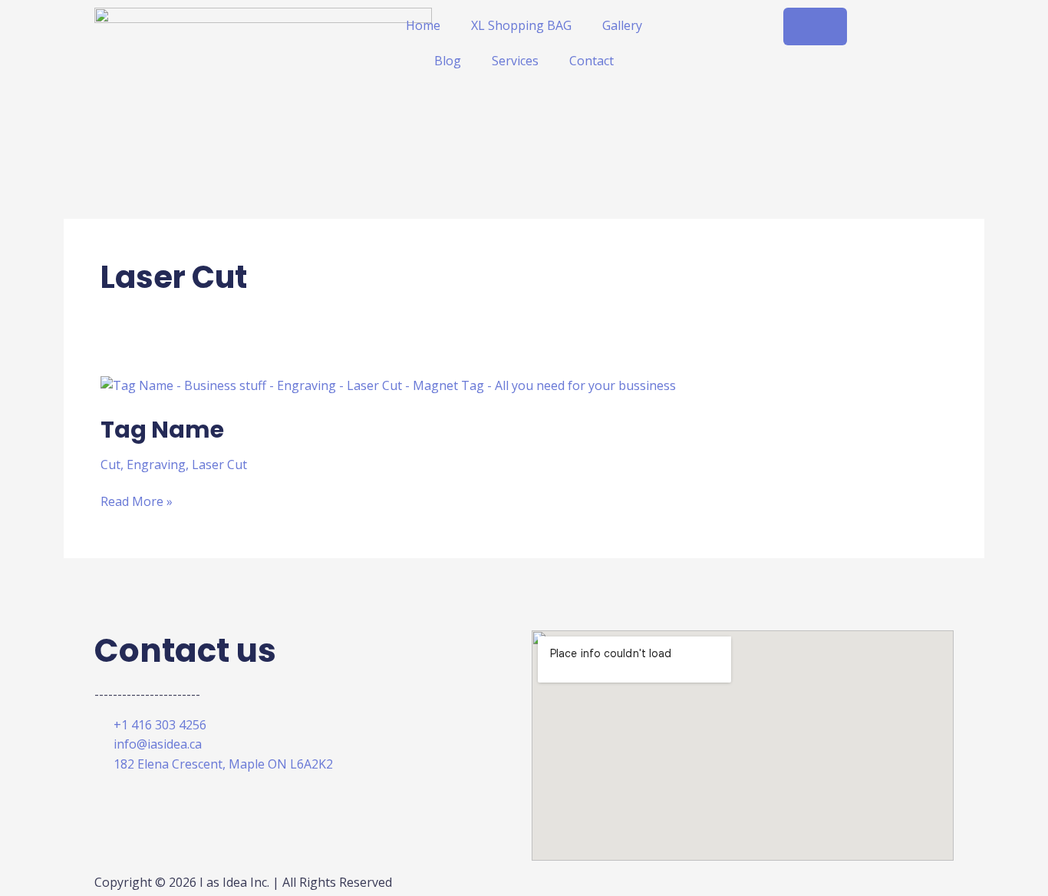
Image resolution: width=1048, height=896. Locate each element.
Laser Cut (219, 464)
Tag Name (162, 429)
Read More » (137, 501)
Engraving (156, 464)
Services (515, 60)
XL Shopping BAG (521, 25)
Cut (110, 464)
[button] (815, 26)
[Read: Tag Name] (388, 384)
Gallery (622, 25)
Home (423, 25)
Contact (591, 60)
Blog (447, 60)
